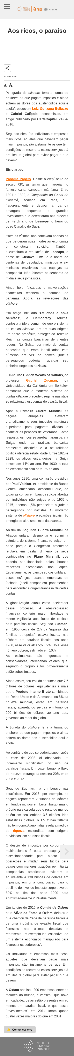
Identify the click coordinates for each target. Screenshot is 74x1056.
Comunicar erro (19, 1029)
